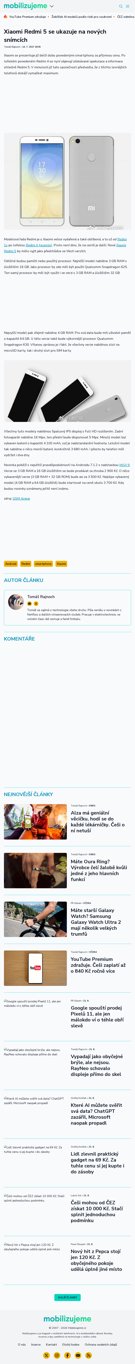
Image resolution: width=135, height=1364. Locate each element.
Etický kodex (71, 1345)
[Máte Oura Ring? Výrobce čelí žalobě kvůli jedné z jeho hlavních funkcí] (35, 870)
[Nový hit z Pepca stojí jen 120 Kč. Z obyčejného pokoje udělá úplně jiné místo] (35, 1260)
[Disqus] (67, 690)
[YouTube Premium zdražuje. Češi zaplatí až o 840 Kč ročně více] (35, 968)
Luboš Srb (76, 1195)
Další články (67, 1297)
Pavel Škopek (78, 1244)
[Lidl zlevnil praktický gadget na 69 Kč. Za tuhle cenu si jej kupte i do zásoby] (35, 1163)
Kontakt (51, 1345)
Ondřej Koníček (78, 1098)
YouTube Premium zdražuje (27, 17)
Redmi (26, 564)
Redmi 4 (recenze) (39, 245)
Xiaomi (61, 564)
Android (10, 564)
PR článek (76, 903)
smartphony (43, 564)
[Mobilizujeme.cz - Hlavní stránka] (25, 6)
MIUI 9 (124, 465)
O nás (22, 1345)
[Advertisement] (67, 103)
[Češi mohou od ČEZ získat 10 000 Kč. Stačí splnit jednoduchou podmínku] (35, 1211)
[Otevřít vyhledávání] (120, 6)
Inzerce (36, 1345)
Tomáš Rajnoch (12, 46)
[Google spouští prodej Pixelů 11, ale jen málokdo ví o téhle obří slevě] (35, 1017)
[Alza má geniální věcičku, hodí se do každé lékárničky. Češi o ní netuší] (35, 822)
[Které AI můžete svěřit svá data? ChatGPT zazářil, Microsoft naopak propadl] (35, 1114)
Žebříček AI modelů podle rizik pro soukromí (82, 17)
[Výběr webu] (51, 6)
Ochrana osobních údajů (101, 1345)
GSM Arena (21, 498)
